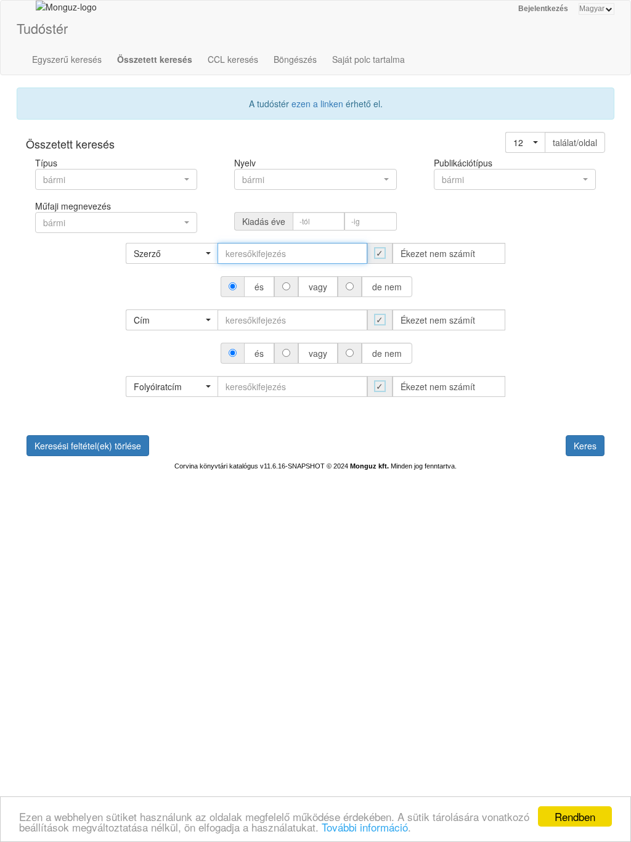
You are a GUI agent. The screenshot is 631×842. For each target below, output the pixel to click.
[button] (525, 142)
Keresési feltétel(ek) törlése (88, 445)
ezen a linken (317, 103)
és (259, 286)
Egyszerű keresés (67, 59)
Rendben (575, 816)
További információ (365, 827)
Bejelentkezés (543, 8)
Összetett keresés (154, 59)
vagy (318, 286)
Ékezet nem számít (438, 253)
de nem (387, 286)
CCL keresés (233, 59)
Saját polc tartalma (368, 59)
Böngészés (295, 59)
